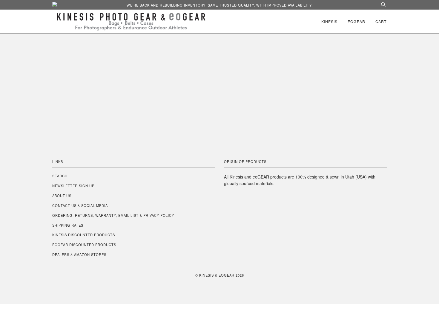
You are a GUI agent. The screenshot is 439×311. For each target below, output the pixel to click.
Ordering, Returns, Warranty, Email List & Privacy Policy (113, 215)
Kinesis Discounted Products (83, 234)
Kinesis (329, 21)
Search (59, 175)
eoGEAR (356, 21)
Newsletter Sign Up (73, 185)
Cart (381, 21)
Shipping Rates (67, 225)
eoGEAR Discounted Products (84, 244)
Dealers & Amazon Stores (79, 254)
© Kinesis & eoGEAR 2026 (219, 275)
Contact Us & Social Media (80, 205)
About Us (61, 195)
